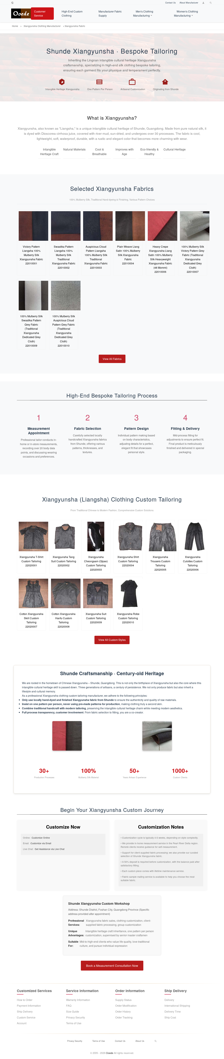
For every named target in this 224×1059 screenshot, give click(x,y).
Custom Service (26, 1017)
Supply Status (123, 1000)
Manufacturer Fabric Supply (110, 14)
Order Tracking (123, 1017)
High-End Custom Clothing (72, 14)
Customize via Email (41, 843)
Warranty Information (78, 1000)
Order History (123, 1011)
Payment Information (29, 1005)
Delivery (169, 1000)
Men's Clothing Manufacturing (143, 14)
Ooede (109, 1053)
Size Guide (72, 1011)
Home (15, 26)
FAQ (68, 1005)
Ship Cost (170, 1017)
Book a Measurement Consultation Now (112, 965)
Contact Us (170, 2)
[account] (203, 2)
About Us (139, 1040)
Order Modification (126, 1005)
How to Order (24, 1000)
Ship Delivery (25, 1011)
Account (21, 1023)
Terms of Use (73, 1023)
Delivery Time (172, 1011)
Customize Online (41, 837)
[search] (211, 2)
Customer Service (39, 14)
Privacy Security (75, 1017)
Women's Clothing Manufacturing (186, 14)
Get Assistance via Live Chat (49, 849)
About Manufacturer (189, 2)
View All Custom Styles (112, 640)
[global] (13, 2)
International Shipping (177, 1005)
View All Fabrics (112, 359)
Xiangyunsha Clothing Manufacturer (42, 26)
